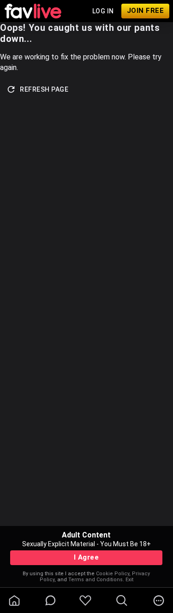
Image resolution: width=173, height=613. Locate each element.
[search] (122, 600)
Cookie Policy (112, 574)
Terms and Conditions (95, 580)
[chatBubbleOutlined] (50, 600)
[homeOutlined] (14, 600)
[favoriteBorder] (85, 600)
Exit (129, 580)
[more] (159, 600)
